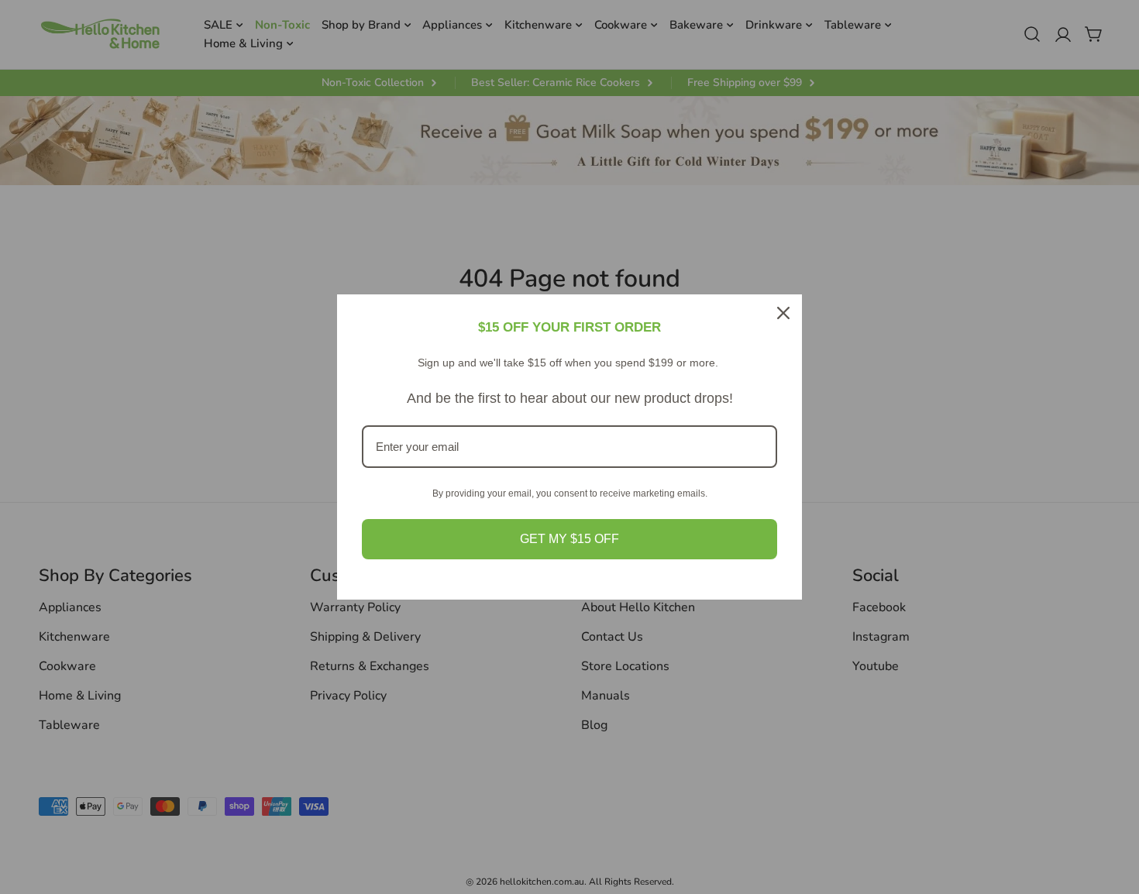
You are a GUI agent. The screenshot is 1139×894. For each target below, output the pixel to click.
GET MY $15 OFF (569, 538)
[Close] (783, 313)
